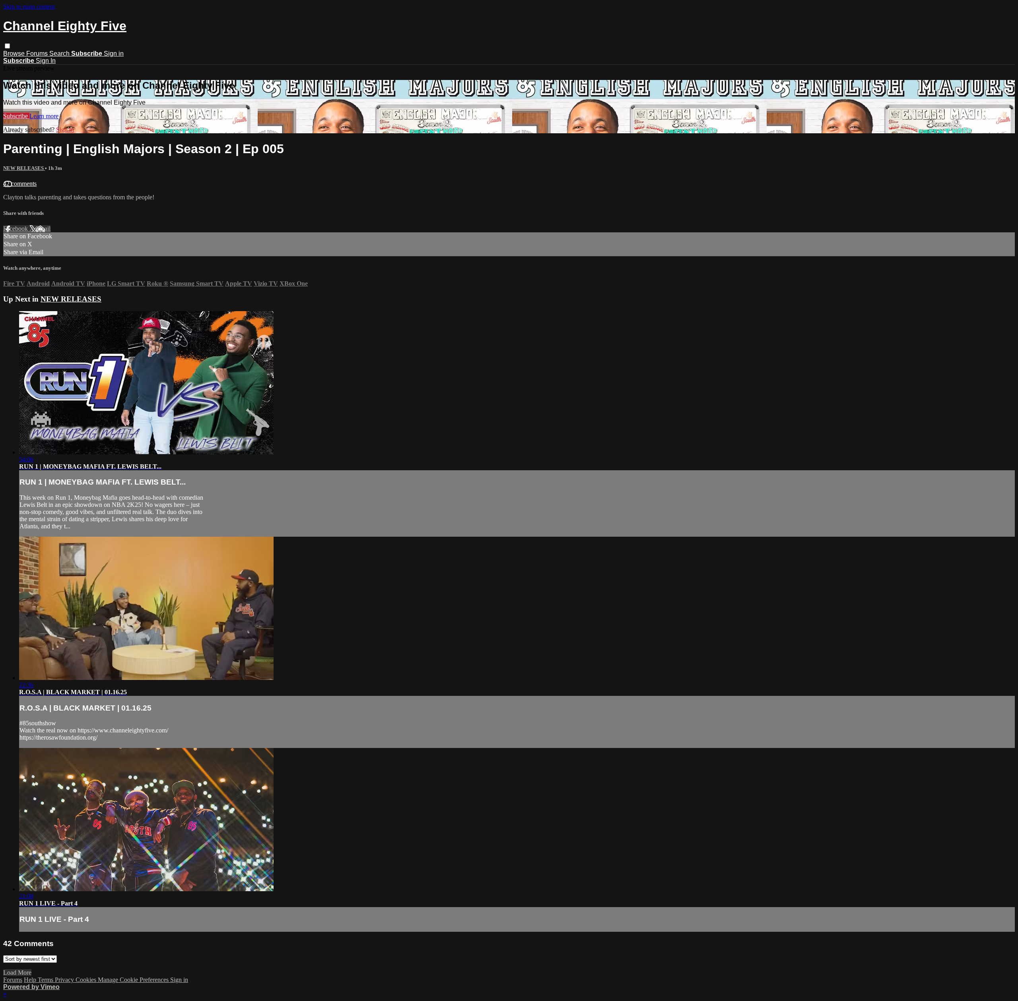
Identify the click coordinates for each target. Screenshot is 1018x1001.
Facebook (16, 228)
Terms (46, 979)
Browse (14, 53)
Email (43, 228)
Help (31, 979)
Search (60, 53)
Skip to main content (29, 6)
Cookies (87, 979)
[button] (7, 46)
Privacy (65, 979)
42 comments (20, 183)
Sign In (46, 60)
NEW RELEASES (24, 168)
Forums (37, 53)
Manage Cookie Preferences (134, 979)
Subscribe (16, 116)
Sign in (114, 53)
